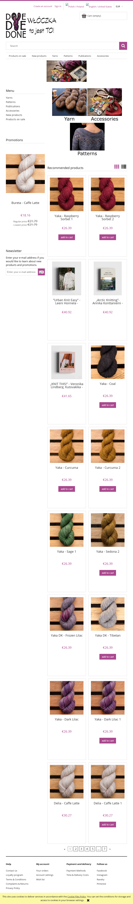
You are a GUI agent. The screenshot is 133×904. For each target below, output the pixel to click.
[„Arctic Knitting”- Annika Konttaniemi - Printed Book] (108, 278)
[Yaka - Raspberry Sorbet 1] (66, 194)
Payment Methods (76, 870)
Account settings (44, 874)
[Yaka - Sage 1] (66, 530)
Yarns (9, 97)
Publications (13, 106)
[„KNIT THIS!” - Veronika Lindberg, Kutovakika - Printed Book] (66, 362)
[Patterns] (87, 139)
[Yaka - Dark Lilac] (66, 698)
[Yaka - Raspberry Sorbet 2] (108, 194)
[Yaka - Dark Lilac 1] (108, 698)
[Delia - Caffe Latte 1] (108, 781)
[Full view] (123, 166)
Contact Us (11, 870)
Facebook (102, 870)
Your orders (42, 870)
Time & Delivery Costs (77, 874)
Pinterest (101, 883)
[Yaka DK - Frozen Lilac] (66, 614)
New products (14, 115)
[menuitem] (17, 56)
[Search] (123, 46)
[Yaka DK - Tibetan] (108, 614)
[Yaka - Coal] (108, 362)
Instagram (102, 874)
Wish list (40, 879)
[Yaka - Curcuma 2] (108, 446)
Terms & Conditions (16, 879)
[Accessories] (104, 105)
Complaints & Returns (17, 883)
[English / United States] (99, 6)
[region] (66, 71)
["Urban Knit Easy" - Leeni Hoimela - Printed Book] (66, 278)
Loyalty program (14, 874)
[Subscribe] (41, 271)
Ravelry (100, 879)
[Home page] (33, 24)
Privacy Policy (13, 888)
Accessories (12, 110)
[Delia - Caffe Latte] (66, 781)
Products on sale (15, 119)
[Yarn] (69, 105)
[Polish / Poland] (75, 6)
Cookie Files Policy (76, 896)
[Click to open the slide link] (66, 71)
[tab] (53, 80)
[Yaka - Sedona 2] (108, 530)
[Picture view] (116, 166)
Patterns (11, 102)
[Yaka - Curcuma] (66, 446)
